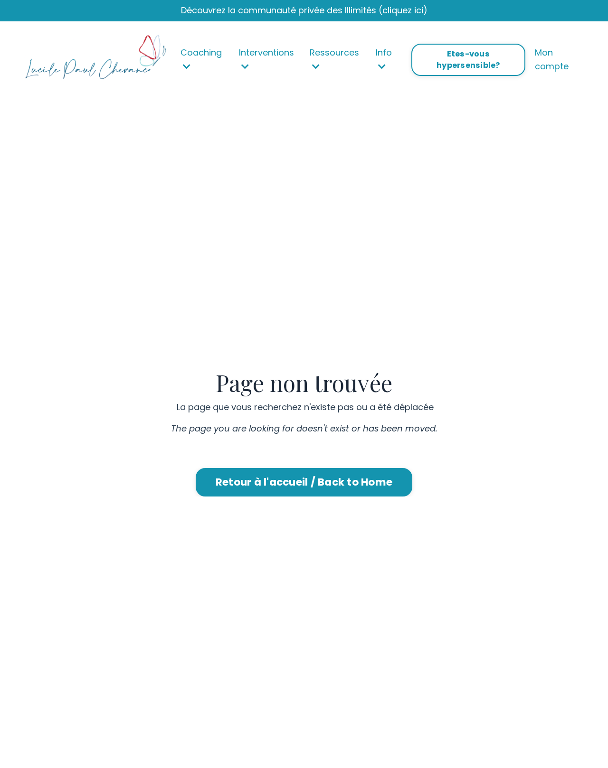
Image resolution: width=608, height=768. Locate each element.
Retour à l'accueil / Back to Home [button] (304, 482)
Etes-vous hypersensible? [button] (468, 59)
